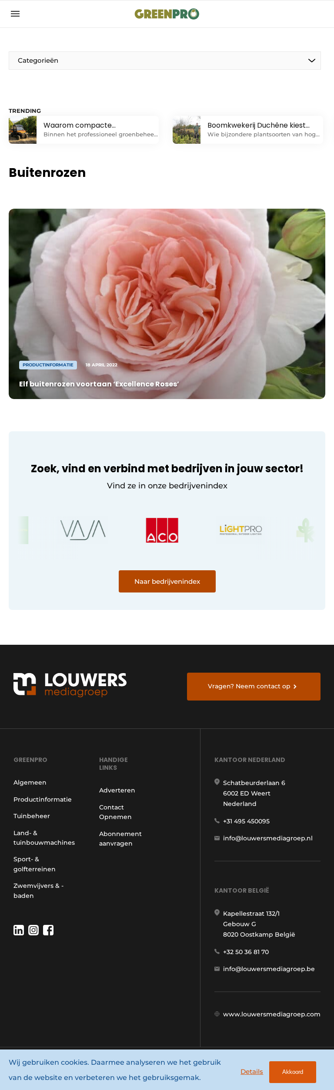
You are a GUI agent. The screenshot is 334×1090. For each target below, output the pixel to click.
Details (251, 1071)
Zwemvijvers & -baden (38, 890)
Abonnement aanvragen (120, 838)
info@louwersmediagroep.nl (268, 838)
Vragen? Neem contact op (249, 686)
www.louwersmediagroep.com (272, 1014)
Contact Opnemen (115, 812)
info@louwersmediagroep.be (269, 969)
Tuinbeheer (31, 816)
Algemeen (30, 782)
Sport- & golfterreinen (34, 864)
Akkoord (292, 1072)
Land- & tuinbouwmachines (44, 837)
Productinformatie (42, 799)
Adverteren (117, 790)
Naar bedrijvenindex (167, 581)
